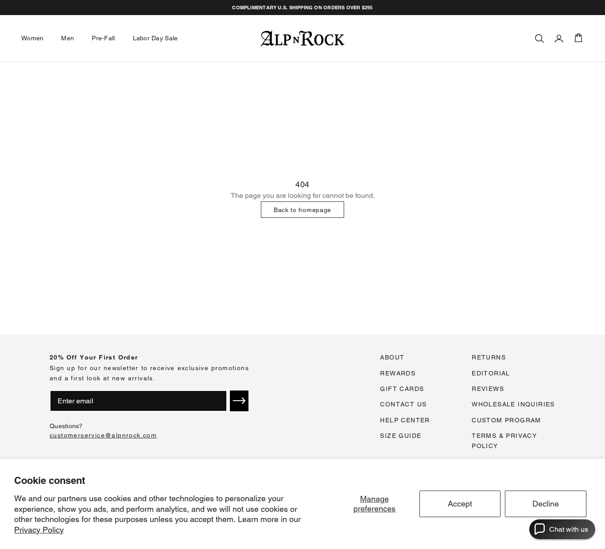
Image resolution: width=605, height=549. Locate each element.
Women (32, 38)
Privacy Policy (39, 529)
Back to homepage (302, 209)
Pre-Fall (103, 38)
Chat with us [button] (568, 529)
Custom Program (506, 420)
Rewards (397, 373)
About (392, 357)
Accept (460, 503)
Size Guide (400, 435)
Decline (545, 503)
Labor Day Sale (155, 38)
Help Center (405, 420)
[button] (239, 400)
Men (67, 38)
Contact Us (403, 404)
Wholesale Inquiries (513, 404)
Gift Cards (402, 388)
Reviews (488, 388)
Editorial (491, 373)
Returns (489, 357)
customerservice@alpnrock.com (103, 435)
